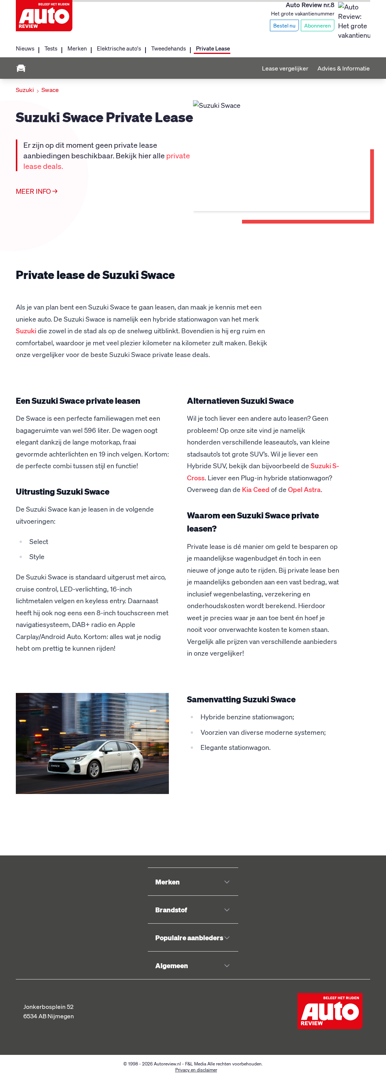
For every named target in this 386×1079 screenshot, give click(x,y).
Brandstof (171, 909)
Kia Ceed (256, 489)
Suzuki (25, 89)
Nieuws (25, 48)
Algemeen (171, 965)
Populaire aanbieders (189, 937)
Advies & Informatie (343, 68)
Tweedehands (168, 48)
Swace (50, 89)
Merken (77, 48)
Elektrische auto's (119, 48)
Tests (50, 48)
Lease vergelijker (285, 68)
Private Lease (213, 48)
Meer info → (36, 191)
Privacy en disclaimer (196, 1070)
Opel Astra (304, 489)
